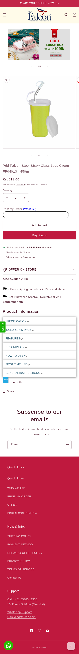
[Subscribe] (67, 444)
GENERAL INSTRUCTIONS (23, 372)
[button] (5, 15)
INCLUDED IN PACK (19, 329)
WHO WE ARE (16, 488)
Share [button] (11, 391)
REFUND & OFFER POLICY (24, 552)
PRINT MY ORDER (19, 496)
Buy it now (39, 235)
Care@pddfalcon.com (21, 616)
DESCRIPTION (15, 347)
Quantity (7, 190)
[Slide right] (48, 66)
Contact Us (14, 577)
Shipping (20, 184)
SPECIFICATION (16, 321)
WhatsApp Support (19, 612)
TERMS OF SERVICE (20, 569)
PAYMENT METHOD (20, 544)
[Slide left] (31, 66)
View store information (20, 257)
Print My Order (12, 208)
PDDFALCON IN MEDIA (22, 513)
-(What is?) (29, 208)
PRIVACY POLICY (18, 561)
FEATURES (13, 338)
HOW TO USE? (16, 355)
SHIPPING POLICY (19, 536)
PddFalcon (42, 648)
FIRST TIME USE (17, 364)
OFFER (12, 504)
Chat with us (18, 382)
